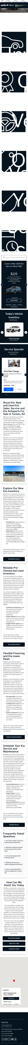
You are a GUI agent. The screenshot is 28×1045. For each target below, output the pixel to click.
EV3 (18, 541)
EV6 (15, 541)
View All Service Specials (13, 352)
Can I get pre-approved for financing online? (12, 856)
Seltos (15, 529)
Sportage (8, 525)
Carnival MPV (17, 527)
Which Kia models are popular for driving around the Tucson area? (13, 849)
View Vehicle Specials (14, 938)
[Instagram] (6, 1039)
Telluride (18, 525)
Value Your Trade (14, 943)
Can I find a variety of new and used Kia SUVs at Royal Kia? (13, 841)
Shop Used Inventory (14, 644)
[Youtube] (12, 1039)
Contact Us (7, 1026)
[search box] (14, 257)
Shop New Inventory (14, 559)
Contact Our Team (14, 949)
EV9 (12, 541)
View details (14, 300)
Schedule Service (13, 354)
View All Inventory (13, 319)
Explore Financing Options (14, 737)
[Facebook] (2, 1039)
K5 (19, 534)
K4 (22, 534)
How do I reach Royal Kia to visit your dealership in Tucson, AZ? (13, 871)
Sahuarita (10, 424)
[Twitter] (9, 1039)
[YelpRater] (15, 1039)
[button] (14, 981)
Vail (10, 426)
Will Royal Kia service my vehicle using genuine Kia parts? (13, 863)
